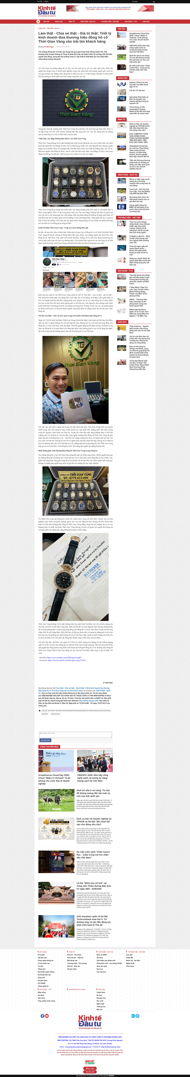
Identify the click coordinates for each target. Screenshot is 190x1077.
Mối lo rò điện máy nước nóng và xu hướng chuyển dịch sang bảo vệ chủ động (139, 182)
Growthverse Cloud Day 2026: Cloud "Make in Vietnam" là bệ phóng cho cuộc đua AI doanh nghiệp (54, 779)
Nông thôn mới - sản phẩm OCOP (109, 963)
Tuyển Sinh (101, 992)
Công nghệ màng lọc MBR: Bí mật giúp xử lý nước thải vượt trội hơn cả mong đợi (139, 208)
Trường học (101, 1006)
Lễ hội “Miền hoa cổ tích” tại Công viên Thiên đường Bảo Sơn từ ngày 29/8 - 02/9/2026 (94, 886)
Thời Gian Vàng (55, 714)
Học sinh (100, 1001)
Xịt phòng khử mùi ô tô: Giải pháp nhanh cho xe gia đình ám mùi (139, 199)
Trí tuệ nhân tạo (44, 963)
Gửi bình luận (45, 740)
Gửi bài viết (90, 1072)
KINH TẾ (72, 21)
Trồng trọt (41, 969)
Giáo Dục (146, 21)
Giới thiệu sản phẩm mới (106, 960)
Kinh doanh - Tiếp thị (75, 957)
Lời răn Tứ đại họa (137, 90)
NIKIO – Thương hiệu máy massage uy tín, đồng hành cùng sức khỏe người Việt (138, 303)
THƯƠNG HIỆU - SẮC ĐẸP (110, 21)
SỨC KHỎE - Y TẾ (131, 21)
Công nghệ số (43, 986)
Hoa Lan (100, 969)
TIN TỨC (39, 1)
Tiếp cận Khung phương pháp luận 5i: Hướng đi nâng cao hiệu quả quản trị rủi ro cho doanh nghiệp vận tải (139, 164)
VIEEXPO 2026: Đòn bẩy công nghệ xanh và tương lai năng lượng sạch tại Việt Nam (92, 778)
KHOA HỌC (59, 21)
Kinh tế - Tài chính (74, 955)
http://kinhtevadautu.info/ (89, 701)
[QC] (110, 8)
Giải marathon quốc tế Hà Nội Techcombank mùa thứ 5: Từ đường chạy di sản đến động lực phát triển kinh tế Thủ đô (94, 920)
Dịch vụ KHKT (102, 955)
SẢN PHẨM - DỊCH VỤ (87, 21)
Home (38, 21)
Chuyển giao (42, 980)
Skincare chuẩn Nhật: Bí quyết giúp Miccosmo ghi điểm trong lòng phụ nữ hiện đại (139, 262)
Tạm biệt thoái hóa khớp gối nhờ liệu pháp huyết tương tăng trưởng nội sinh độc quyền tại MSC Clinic (139, 279)
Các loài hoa (101, 972)
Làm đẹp (129, 955)
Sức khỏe (41, 998)
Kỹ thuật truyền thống (46, 972)
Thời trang (130, 966)
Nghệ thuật (130, 963)
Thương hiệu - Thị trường (77, 963)
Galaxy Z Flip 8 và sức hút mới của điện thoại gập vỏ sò (138, 84)
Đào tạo (99, 1009)
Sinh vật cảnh (102, 966)
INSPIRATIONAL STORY (77, 989)
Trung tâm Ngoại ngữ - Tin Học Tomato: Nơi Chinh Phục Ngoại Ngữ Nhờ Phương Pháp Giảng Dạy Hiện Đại (139, 365)
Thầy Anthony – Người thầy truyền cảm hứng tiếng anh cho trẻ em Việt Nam (139, 329)
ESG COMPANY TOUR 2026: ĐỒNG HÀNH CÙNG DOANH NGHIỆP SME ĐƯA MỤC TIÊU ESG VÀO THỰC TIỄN (139, 138)
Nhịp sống (42, 992)
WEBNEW (111, 1076)
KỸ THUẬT (42, 983)
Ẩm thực (100, 957)
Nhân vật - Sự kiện (133, 960)
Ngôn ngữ (100, 1004)
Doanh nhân (72, 969)
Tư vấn (40, 966)
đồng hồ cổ (45, 714)
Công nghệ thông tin (46, 960)
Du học (99, 995)
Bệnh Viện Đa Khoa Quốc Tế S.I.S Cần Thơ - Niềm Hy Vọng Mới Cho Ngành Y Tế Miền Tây (139, 313)
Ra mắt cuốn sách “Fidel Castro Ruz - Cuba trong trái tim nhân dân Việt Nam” (93, 855)
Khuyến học (101, 998)
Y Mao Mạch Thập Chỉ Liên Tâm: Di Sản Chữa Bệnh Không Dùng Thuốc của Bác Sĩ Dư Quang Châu (139, 291)
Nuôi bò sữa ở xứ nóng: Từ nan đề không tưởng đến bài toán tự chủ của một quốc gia (93, 793)
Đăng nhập (90, 1068)
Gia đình (41, 995)
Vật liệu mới (42, 957)
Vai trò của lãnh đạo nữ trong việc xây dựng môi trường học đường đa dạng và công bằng (139, 339)
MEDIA (46, 1)
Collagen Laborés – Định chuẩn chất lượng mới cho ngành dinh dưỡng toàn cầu (139, 239)
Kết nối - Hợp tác (73, 966)
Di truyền (41, 955)
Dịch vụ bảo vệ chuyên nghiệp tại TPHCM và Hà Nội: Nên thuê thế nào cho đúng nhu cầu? (94, 822)
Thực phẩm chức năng (46, 1001)
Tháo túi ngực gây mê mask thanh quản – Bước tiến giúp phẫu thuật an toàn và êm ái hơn (138, 250)
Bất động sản (72, 960)
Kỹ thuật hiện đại (44, 975)
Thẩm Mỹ (129, 957)
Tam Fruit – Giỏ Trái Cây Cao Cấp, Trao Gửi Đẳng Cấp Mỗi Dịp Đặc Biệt (139, 191)
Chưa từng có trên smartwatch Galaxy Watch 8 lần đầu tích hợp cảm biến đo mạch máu (139, 110)
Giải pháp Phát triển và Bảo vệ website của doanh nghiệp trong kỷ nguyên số (138, 100)
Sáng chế (41, 977)
